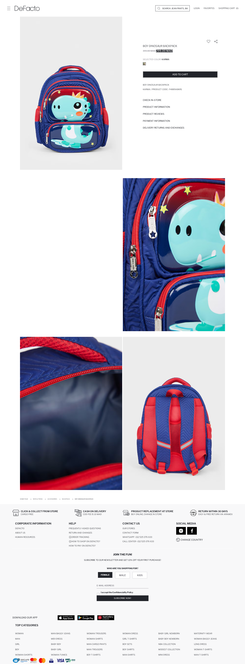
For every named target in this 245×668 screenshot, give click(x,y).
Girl (17, 644)
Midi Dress (56, 639)
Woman (19, 633)
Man (17, 639)
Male (122, 575)
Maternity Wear (203, 633)
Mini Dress (164, 655)
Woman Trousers (96, 633)
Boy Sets (127, 644)
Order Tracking (80, 537)
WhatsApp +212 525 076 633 (137, 537)
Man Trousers (95, 649)
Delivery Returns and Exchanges (163, 127)
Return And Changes (80, 532)
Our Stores (128, 528)
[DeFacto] (27, 8)
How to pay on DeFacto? (82, 545)
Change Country (192, 539)
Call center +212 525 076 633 (138, 541)
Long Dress (200, 644)
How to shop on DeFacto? (86, 541)
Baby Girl (56, 649)
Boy (17, 649)
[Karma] (144, 63)
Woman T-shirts (203, 649)
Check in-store (152, 100)
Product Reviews (153, 114)
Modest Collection (169, 649)
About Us (20, 532)
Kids (140, 575)
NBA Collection (167, 644)
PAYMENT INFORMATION (156, 121)
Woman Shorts (23, 655)
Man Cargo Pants (96, 644)
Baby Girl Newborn (169, 633)
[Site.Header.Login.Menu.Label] (9, 8)
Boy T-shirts (93, 655)
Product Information (156, 107)
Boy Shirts (128, 649)
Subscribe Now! (122, 598)
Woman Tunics (59, 655)
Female (105, 575)
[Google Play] (85, 617)
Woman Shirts (95, 639)
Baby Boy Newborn (168, 639)
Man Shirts (128, 655)
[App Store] (66, 617)
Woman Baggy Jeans (205, 639)
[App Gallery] (105, 617)
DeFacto (19, 528)
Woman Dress (130, 633)
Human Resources (25, 537)
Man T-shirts (201, 655)
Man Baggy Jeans (60, 633)
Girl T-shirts (129, 639)
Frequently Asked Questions (85, 528)
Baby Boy (56, 644)
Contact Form (130, 532)
